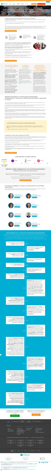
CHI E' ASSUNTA (17, 225)
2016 (9, 74)
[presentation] (9, 161)
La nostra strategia (29, 428)
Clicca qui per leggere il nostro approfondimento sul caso (15, 23)
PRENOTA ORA (36, 414)
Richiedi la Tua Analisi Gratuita (10, 30)
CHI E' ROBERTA (34, 197)
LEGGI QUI (48, 0)
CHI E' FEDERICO (34, 225)
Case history (28, 429)
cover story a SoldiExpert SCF (26, 81)
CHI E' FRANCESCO (17, 206)
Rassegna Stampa (10, 429)
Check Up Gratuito (22, 4)
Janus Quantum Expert (41, 136)
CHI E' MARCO (34, 206)
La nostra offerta (19, 428)
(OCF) (33, 463)
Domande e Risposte (38, 429)
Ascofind (10, 57)
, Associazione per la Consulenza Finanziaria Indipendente (24, 469)
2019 (12, 74)
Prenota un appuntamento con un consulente (41, 4)
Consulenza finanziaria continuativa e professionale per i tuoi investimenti (21, 430)
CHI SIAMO (9, 426)
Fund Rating (18, 434)
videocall (30, 437)
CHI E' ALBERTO (34, 216)
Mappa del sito (8, 425)
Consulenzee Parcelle (18, 4)
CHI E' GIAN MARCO (17, 216)
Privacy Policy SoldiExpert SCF (39, 432)
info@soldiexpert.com (6, 462)
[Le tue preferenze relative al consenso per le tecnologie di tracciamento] (0, 354)
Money (9, 421)
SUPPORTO (37, 426)
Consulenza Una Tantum (20, 432)
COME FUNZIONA (19, 426)
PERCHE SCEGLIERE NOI (29, 426)
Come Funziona (14, 4)
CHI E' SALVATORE (17, 197)
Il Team (9, 428)
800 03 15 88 (15, 415)
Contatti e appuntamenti (39, 428)
